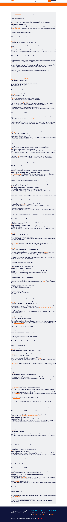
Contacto (33, 518)
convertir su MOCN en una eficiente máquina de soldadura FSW (46, 307)
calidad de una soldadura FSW (19, 143)
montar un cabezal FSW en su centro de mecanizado (24, 102)
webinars (55, 139)
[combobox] (42, 1)
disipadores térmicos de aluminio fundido (19, 323)
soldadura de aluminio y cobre (17, 496)
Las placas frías (41, 64)
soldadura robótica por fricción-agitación (16, 28)
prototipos (38, 301)
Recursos (43, 2)
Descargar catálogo (13, 518)
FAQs (31, 518)
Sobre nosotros (49, 2)
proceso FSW (13, 98)
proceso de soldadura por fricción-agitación (26, 78)
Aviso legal (17, 518)
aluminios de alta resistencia (19, 131)
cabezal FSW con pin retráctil (15, 387)
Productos (22, 2)
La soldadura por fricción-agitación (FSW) (16, 174)
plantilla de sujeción (46, 252)
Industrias (32, 2)
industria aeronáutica (23, 204)
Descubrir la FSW (17, 2)
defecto (19, 156)
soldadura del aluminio (37, 169)
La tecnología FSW (15, 21)
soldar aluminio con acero (25, 428)
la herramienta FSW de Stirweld (17, 393)
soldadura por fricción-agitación (15, 363)
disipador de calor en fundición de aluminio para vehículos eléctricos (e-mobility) (31, 415)
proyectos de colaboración (33, 240)
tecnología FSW (43, 407)
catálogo (22, 61)
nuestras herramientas (18, 14)
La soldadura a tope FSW (14, 499)
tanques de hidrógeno (30, 376)
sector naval (32, 118)
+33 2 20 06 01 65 (34, 514)
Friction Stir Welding (16, 481)
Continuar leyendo (13, 17)
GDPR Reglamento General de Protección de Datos (24, 518)
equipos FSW (19, 372)
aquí (28, 316)
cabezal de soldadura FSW (16, 398)
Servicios (27, 2)
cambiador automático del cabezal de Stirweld (41, 92)
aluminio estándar (39, 358)
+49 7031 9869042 (52, 514)
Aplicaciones (38, 2)
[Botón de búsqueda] (45, 1)
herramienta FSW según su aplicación (30, 275)
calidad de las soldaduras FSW (15, 243)
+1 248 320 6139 (43, 514)
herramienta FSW (44, 281)
